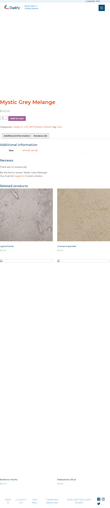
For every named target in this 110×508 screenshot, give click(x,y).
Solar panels (34, 501)
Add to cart (17, 118)
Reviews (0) (40, 135)
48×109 (26, 150)
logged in (19, 176)
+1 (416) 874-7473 (20, 501)
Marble (47, 127)
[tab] (16, 136)
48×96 (34, 150)
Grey (59, 127)
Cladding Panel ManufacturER (52, 501)
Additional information (17, 135)
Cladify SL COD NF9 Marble (28, 127)
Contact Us (8, 501)
